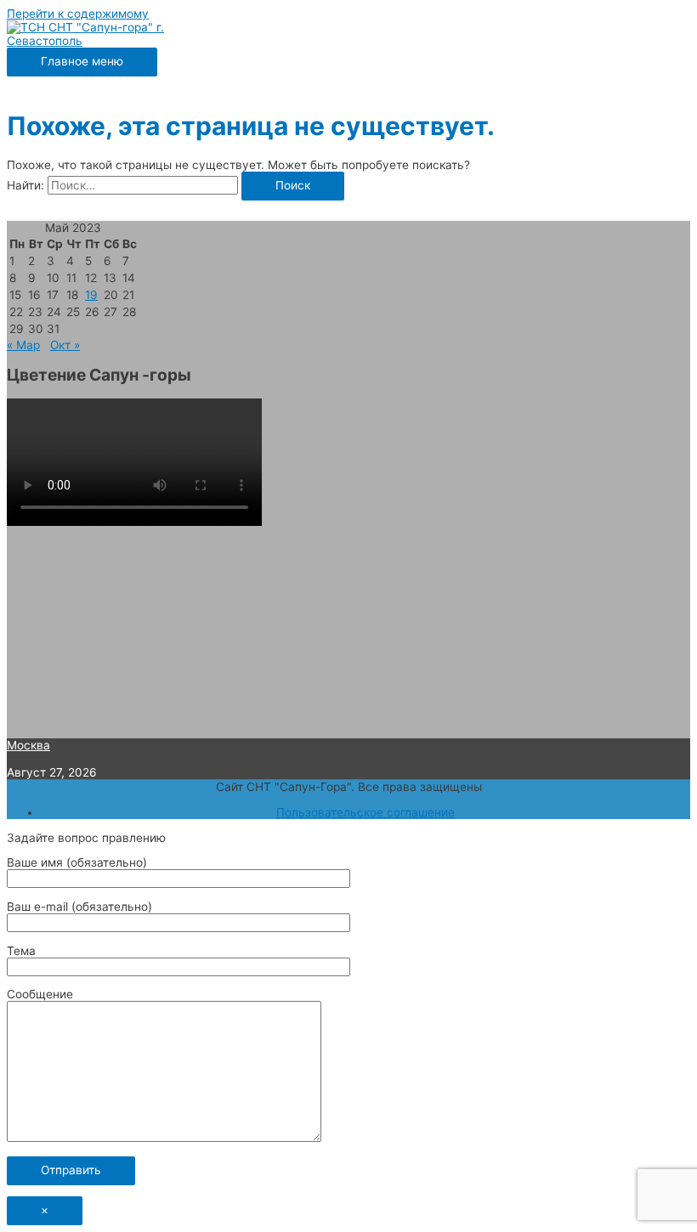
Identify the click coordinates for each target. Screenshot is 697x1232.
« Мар (23, 345)
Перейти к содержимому (78, 13)
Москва (28, 745)
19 (91, 295)
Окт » (65, 345)
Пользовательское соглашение (365, 812)
